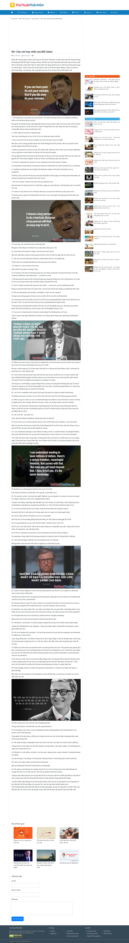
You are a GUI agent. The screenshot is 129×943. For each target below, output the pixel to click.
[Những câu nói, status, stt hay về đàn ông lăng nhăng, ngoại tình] (89, 223)
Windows (52, 12)
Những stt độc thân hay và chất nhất (105, 244)
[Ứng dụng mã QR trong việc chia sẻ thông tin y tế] (89, 96)
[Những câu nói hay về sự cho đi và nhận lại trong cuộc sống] (89, 200)
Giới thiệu (70, 931)
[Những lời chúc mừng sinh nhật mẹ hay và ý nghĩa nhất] (89, 131)
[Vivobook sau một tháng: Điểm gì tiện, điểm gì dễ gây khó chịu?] (89, 89)
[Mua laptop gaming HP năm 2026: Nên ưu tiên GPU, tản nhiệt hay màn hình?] (89, 112)
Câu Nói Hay (16, 55)
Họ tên (14, 881)
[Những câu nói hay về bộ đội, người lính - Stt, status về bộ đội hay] (89, 170)
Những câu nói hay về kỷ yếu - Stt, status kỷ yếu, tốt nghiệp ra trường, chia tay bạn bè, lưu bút (107, 269)
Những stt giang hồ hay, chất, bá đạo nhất (106, 183)
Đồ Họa (77, 12)
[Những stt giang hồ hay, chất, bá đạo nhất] (89, 185)
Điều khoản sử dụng (72, 933)
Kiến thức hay (108, 933)
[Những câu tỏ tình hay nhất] (89, 231)
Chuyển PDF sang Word (93, 936)
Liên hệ (52, 931)
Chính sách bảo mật (72, 936)
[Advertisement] (85, 4)
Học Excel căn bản (92, 933)
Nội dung (15, 899)
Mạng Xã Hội (38, 12)
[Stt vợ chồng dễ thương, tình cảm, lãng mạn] (89, 147)
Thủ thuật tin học (91, 931)
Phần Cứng (102, 12)
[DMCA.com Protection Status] (15, 935)
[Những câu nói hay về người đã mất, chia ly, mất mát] (89, 154)
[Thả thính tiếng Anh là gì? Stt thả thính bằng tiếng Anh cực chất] (89, 215)
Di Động (64, 12)
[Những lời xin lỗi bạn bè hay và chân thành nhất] (89, 192)
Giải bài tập (107, 931)
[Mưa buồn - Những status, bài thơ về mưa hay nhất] (89, 253)
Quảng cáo (53, 933)
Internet (88, 12)
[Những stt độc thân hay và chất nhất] (89, 246)
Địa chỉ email (16, 890)
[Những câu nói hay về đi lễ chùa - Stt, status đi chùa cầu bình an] (89, 208)
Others (115, 12)
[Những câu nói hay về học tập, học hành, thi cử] (89, 261)
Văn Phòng (23, 12)
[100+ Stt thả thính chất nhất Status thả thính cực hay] (89, 124)
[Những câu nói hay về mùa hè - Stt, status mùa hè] (89, 238)
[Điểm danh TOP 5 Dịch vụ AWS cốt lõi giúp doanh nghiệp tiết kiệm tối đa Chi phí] (89, 104)
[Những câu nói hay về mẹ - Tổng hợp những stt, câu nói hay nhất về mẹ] (89, 139)
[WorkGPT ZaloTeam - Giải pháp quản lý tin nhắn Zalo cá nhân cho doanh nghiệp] (89, 81)
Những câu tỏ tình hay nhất (102, 229)
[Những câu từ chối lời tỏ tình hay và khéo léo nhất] (89, 177)
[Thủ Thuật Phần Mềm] (27, 5)
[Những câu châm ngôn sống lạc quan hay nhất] (89, 162)
